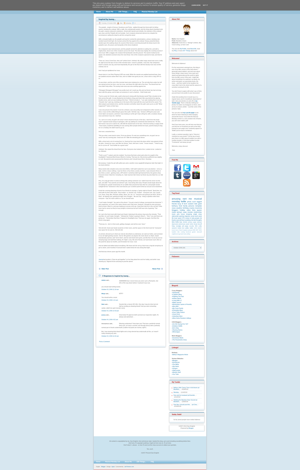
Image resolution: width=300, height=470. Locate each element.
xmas (200, 214)
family (185, 206)
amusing (128, 23)
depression (175, 224)
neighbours (175, 234)
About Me (193, 49)
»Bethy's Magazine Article (180, 354)
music (174, 214)
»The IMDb (175, 364)
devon (177, 230)
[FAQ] (135, 12)
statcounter (175, 216)
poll (183, 226)
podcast (190, 230)
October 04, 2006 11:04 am (110, 336)
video (189, 210)
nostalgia (178, 226)
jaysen (199, 210)
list (201, 218)
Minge (103, 293)
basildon (174, 232)
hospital (185, 230)
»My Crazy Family (177, 308)
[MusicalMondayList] (149, 12)
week (200, 216)
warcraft (178, 220)
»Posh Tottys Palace (178, 312)
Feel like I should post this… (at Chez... (186, 404)
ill (182, 204)
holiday (182, 210)
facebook (188, 232)
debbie (103, 280)
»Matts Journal (176, 302)
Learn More (196, 5)
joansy (103, 315)
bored (173, 230)
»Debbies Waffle (177, 326)
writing (188, 234)
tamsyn (179, 212)
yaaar (194, 222)
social (192, 216)
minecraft (199, 232)
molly (177, 222)
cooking (183, 232)
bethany (175, 206)
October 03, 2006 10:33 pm (110, 311)
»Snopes (175, 368)
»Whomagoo (176, 332)
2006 (193, 230)
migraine (187, 216)
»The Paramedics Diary (179, 340)
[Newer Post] (157, 269)
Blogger (191, 428)
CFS (183, 218)
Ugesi (113, 466)
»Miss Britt (175, 306)
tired (180, 206)
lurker (191, 224)
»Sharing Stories (177, 330)
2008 (195, 228)
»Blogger (175, 360)
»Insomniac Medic (177, 338)
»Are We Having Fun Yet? (180, 324)
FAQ (175, 51)
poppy (186, 226)
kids (195, 204)
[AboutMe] (109, 12)
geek (200, 204)
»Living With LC (177, 300)
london (179, 228)
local (175, 218)
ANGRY (200, 228)
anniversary (182, 224)
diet (195, 220)
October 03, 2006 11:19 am (110, 289)
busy (179, 204)
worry (185, 234)
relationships (198, 212)
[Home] (98, 12)
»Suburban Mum (177, 316)
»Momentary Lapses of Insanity (182, 304)
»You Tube (175, 374)
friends (174, 204)
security (191, 226)
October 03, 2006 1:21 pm (109, 300)
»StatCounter (176, 370)
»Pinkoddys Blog (177, 310)
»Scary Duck (176, 314)
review (187, 218)
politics (187, 228)
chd (192, 220)
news (174, 208)
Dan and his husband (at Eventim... (185, 395)
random (191, 204)
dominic (185, 222)
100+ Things (186, 51)
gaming (181, 216)
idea (173, 222)
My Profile (183, 49)
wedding (188, 220)
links (193, 210)
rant (185, 199)
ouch (194, 202)
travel (181, 234)
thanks (174, 220)
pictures (191, 206)
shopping (189, 214)
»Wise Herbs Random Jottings (181, 318)
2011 (196, 226)
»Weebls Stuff (176, 372)
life (173, 218)
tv (190, 218)
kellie (183, 201)
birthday (186, 208)
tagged (199, 202)
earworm (174, 228)
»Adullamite (175, 292)
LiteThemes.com (129, 466)
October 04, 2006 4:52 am (109, 319)
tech (185, 204)
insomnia (198, 208)
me (190, 199)
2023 (200, 230)
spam (179, 218)
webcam (199, 222)
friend (180, 230)
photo (189, 202)
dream (195, 224)
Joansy (101, 259)
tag (179, 234)
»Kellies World (176, 298)
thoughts (199, 220)
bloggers (175, 210)
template (198, 206)
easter (187, 224)
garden (194, 232)
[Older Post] (104, 269)
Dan (121, 23)
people (197, 218)
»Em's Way (175, 328)
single (195, 214)
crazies (192, 208)
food (183, 220)
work (196, 216)
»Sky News (175, 366)
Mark (102, 304)
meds (174, 212)
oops (185, 212)
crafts (200, 226)
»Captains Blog (177, 294)
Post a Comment (104, 341)
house (183, 214)
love (183, 228)
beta (193, 218)
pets (178, 214)
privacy (190, 222)
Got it (205, 5)
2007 (197, 230)
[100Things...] (123, 12)
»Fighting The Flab (178, 296)
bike (178, 232)
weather (179, 208)
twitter (191, 228)
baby (180, 222)
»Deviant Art (176, 362)
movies (190, 212)
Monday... (177, 392)
